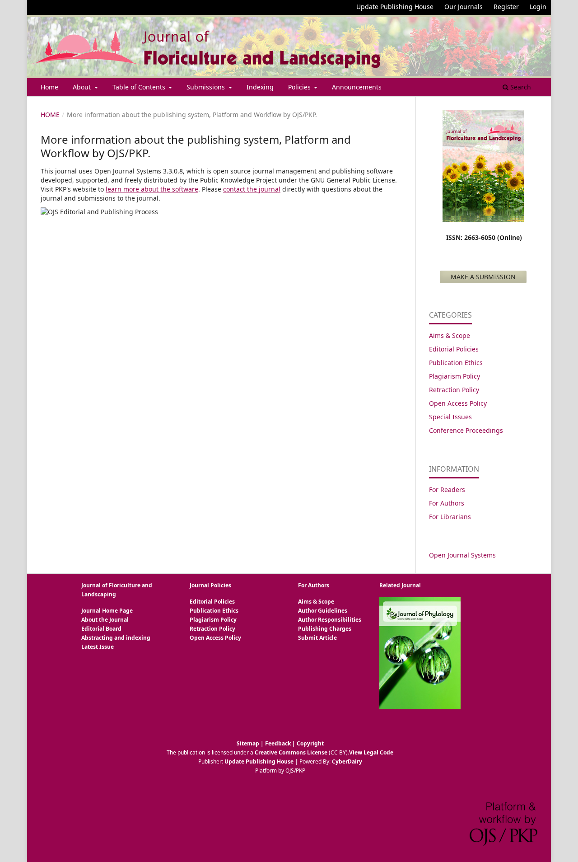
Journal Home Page (107, 610)
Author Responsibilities (329, 619)
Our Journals (463, 6)
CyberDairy (347, 761)
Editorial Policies (454, 349)
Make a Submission (483, 276)
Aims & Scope (449, 335)
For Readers (447, 489)
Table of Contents (139, 87)
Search (519, 87)
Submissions (206, 87)
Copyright (310, 743)
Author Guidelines (322, 610)
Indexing (260, 87)
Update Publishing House (395, 6)
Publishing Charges (324, 628)
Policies (300, 87)
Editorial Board (101, 628)
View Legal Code (371, 752)
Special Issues (450, 416)
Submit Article (317, 638)
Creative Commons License (291, 752)
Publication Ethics (456, 362)
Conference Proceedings (466, 430)
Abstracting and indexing (115, 638)
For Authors (446, 503)
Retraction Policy (454, 389)
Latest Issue (97, 647)
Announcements (357, 87)
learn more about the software (152, 189)
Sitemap (248, 743)
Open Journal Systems (462, 555)
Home (49, 87)
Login (538, 6)
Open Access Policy (458, 403)
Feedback (278, 743)
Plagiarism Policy (454, 376)
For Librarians (450, 516)
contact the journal (251, 189)
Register (506, 6)
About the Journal (105, 619)
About (83, 87)
